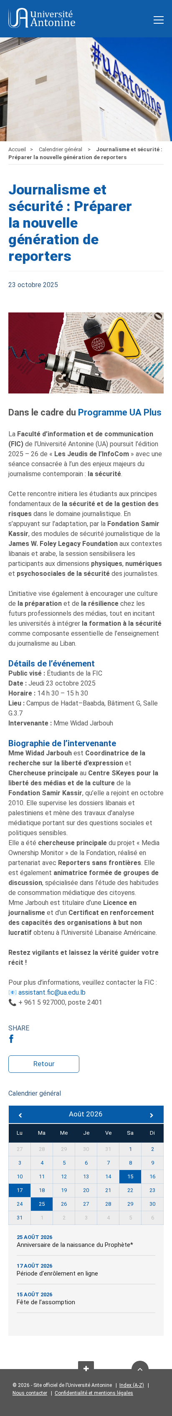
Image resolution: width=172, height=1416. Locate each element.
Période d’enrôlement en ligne (57, 1273)
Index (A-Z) (131, 1385)
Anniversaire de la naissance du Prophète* (75, 1245)
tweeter (25, 1039)
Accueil (17, 149)
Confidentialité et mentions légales (94, 1393)
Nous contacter (30, 1393)
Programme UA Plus (120, 412)
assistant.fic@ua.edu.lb (52, 992)
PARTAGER (12, 1039)
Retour (44, 1064)
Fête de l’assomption (46, 1302)
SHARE (18, 1028)
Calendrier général (61, 149)
